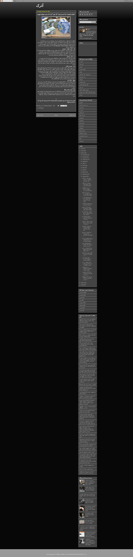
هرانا (80, 138)
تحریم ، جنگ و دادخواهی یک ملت (86, 452)
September (85, 159)
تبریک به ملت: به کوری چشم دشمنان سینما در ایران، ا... (87, 223)
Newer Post (40, 115)
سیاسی (81, 302)
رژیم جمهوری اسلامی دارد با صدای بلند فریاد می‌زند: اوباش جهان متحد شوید (87, 435)
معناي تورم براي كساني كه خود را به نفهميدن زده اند (89, 521)
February (84, 174)
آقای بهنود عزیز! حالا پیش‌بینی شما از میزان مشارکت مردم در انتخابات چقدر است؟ (87, 366)
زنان (80, 300)
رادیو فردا (81, 125)
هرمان (80, 95)
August (84, 161)
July (83, 163)
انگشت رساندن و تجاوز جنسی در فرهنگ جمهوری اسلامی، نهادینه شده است (86, 380)
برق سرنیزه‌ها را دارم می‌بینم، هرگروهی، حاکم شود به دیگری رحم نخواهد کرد (87, 326)
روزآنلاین (81, 128)
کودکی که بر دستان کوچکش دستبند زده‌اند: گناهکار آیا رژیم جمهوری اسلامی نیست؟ (87, 331)
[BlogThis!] (62, 105)
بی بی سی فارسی (83, 105)
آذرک (39, 6)
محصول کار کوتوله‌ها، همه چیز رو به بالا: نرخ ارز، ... (87, 278)
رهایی (80, 72)
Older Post (72, 115)
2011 (82, 282)
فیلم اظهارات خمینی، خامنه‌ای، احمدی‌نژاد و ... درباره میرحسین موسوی (87, 528)
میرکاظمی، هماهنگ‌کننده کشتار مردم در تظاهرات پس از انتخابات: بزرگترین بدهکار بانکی (90, 542)
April (83, 169)
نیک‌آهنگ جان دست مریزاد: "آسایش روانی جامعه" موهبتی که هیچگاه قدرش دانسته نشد (87, 321)
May (83, 167)
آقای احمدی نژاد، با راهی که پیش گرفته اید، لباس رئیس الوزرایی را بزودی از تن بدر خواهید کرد (87, 375)
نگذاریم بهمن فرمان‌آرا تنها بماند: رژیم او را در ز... (87, 254)
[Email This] (61, 105)
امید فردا (81, 64)
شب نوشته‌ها (82, 77)
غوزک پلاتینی (82, 82)
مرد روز (81, 87)
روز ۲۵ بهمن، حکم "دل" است (86, 469)
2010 (82, 285)
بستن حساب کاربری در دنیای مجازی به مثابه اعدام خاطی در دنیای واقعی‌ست (86, 344)
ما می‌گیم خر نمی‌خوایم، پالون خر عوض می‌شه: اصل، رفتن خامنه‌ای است (87, 495)
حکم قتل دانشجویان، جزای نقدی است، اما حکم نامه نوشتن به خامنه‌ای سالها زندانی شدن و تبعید (87, 422)
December (85, 154)
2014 (82, 148)
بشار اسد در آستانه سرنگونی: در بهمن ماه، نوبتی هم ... (87, 179)
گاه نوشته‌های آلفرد (83, 84)
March (84, 172)
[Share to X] (63, 105)
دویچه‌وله (81, 120)
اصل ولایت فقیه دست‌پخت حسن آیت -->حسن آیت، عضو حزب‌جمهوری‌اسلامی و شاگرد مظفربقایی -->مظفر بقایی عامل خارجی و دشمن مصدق (86, 428)
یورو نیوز (81, 141)
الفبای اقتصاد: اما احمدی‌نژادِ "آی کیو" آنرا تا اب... (87, 218)
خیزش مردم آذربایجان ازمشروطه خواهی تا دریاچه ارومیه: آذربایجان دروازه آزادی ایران (87, 440)
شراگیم (81, 79)
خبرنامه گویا (82, 115)
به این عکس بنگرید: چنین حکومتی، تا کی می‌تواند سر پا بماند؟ (89, 489)
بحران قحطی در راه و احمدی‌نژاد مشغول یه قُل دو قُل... (87, 249)
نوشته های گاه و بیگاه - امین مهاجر (87, 92)
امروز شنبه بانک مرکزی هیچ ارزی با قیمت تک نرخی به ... (87, 194)
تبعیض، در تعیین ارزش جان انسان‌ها (87, 384)
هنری (80, 310)
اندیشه (80, 66)
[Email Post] (58, 105)
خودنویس (81, 118)
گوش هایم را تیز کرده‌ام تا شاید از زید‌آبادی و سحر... (86, 259)
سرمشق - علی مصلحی (84, 74)
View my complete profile (85, 38)
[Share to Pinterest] (66, 105)
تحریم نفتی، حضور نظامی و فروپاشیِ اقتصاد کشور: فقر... (87, 208)
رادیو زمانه (81, 123)
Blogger (85, 554)
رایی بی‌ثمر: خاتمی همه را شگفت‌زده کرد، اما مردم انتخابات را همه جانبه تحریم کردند (87, 461)
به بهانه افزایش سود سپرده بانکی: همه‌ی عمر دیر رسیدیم (87, 244)
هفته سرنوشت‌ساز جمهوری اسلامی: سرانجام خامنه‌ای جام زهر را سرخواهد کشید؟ (87, 388)
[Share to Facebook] (65, 105)
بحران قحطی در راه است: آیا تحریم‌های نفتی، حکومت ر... (87, 264)
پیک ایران (81, 107)
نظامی (81, 307)
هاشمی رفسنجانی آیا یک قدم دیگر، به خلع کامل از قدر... (87, 213)
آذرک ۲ (81, 61)
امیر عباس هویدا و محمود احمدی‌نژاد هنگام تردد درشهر (89, 501)
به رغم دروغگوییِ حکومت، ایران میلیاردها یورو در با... (87, 189)
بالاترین (81, 102)
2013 (82, 150)
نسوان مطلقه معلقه (84, 89)
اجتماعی (81, 292)
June (83, 165)
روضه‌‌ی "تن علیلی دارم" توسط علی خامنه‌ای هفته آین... (87, 184)
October (84, 157)
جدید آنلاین (81, 112)
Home (56, 115)
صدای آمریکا (82, 130)
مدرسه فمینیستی (83, 136)
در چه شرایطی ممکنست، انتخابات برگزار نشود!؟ (87, 268)
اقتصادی (39, 108)
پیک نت (81, 110)
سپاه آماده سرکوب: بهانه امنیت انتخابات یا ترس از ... (87, 273)
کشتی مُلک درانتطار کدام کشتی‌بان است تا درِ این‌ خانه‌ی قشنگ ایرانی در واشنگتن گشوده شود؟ (87, 456)
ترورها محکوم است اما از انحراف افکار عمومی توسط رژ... (87, 240)
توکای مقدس (82, 69)
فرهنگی (81, 305)
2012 (82, 153)
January (84, 176)
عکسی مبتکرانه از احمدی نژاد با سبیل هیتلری (89, 514)
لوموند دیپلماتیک (83, 133)
